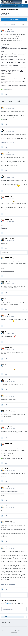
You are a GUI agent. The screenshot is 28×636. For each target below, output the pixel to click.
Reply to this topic (14, 19)
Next (23, 24)
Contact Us (17, 630)
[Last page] (26, 24)
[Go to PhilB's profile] (2, 469)
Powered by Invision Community (14, 633)
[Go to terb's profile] (2, 130)
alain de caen (5, 13)
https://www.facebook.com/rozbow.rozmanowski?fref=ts (14, 48)
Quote (6, 94)
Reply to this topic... (8, 609)
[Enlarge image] (4, 47)
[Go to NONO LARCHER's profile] (2, 239)
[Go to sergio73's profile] (2, 282)
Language (5, 630)
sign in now (8, 603)
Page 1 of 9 (14, 24)
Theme (11, 630)
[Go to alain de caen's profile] (2, 30)
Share (7, 616)
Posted (9, 31)
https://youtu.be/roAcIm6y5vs (7, 271)
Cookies (24, 630)
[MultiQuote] (2, 94)
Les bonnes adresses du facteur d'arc (17, 14)
